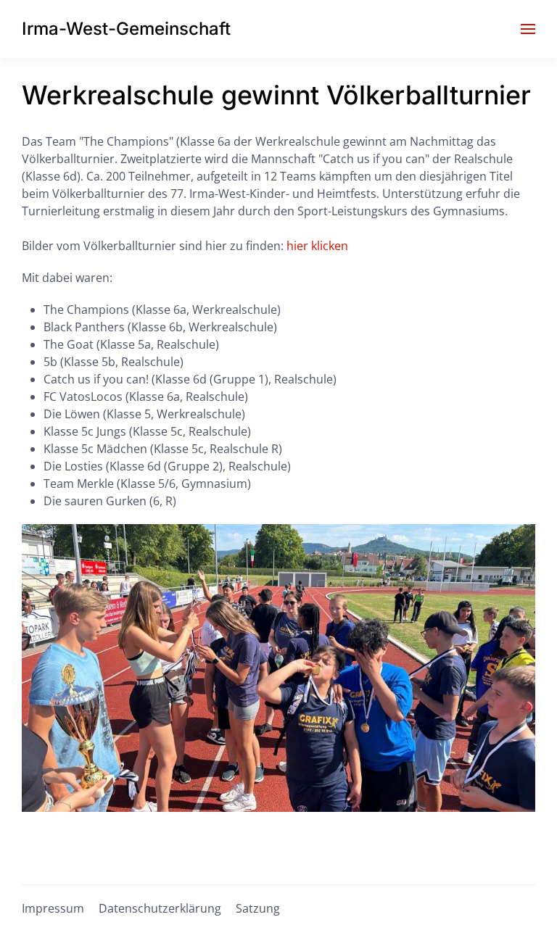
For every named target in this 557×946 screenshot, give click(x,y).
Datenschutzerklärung (160, 908)
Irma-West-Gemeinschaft (126, 28)
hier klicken (317, 246)
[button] (528, 29)
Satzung (258, 908)
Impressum (53, 908)
